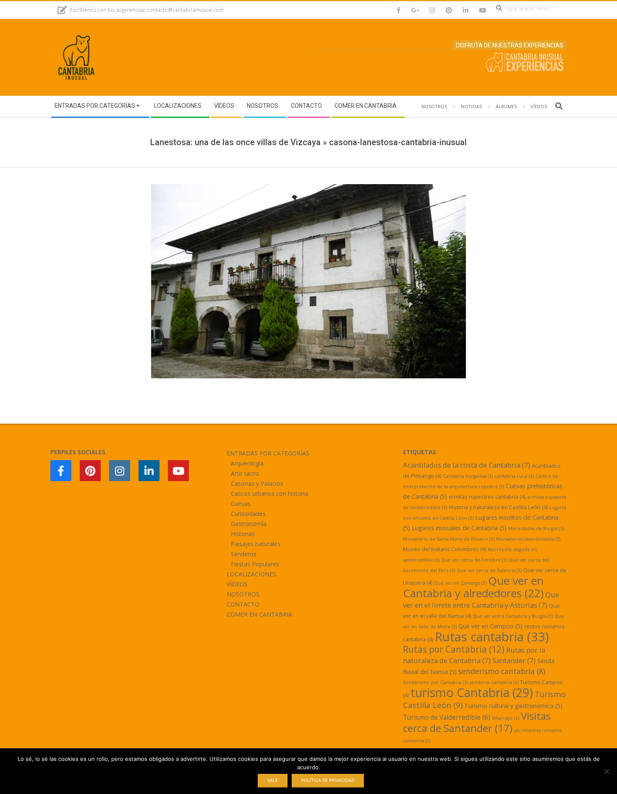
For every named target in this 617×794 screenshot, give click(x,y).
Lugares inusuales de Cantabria (459, 528)
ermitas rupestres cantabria (487, 496)
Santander (514, 660)
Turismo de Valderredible (446, 717)
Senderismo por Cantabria (435, 682)
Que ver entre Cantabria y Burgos (513, 616)
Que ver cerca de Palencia (489, 570)
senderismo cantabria (501, 671)
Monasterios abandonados (528, 539)
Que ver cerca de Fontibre (474, 560)
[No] (606, 771)
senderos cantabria (494, 682)
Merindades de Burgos (536, 528)
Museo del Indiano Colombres (444, 549)
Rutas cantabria (492, 636)
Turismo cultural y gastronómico (513, 706)
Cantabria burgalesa (468, 476)
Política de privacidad (327, 780)
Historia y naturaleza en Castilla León (498, 507)
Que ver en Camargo (460, 583)
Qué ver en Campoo (490, 626)
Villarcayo (505, 718)
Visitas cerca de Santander (477, 722)
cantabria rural (514, 476)
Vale (272, 780)
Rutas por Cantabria (454, 649)
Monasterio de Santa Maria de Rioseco (448, 539)
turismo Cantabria (471, 692)
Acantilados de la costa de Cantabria (466, 465)
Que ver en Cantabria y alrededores (473, 587)
